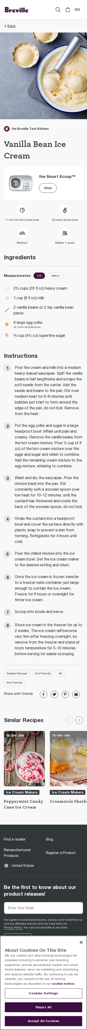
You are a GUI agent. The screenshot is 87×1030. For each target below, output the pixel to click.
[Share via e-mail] (76, 694)
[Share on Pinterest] (65, 694)
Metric (55, 275)
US (39, 275)
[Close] (81, 942)
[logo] (17, 10)
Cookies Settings (43, 993)
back (11, 26)
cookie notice (63, 983)
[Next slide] (79, 720)
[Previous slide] (69, 720)
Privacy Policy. (13, 927)
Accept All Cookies (43, 1021)
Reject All (43, 1007)
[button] (67, 9)
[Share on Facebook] (43, 694)
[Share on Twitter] (54, 694)
